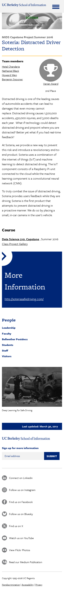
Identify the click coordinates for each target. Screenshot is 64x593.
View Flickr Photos (19, 550)
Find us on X (16, 526)
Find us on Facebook (21, 502)
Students (7, 345)
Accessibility (28, 584)
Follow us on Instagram (22, 490)
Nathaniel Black (10, 71)
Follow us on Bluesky (21, 514)
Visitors (6, 356)
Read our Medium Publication (25, 562)
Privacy (38, 584)
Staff (5, 350)
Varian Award (50, 84)
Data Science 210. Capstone (20, 239)
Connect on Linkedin (21, 478)
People (9, 320)
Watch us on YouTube (21, 538)
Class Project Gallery (15, 244)
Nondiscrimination (11, 584)
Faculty (6, 333)
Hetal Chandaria (11, 66)
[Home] (24, 5)
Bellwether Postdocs (15, 339)
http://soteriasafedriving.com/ (24, 299)
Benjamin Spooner (12, 79)
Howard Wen (9, 75)
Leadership (8, 328)
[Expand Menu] (55, 7)
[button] (32, 387)
